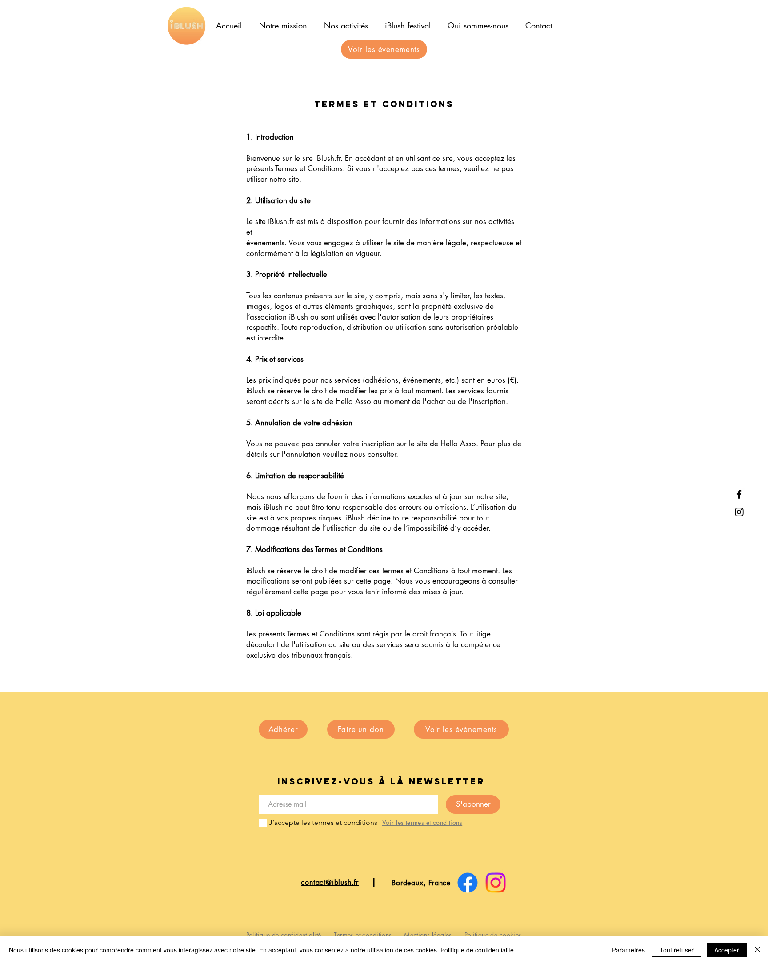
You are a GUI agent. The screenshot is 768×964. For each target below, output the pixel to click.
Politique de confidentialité (477, 949)
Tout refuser (677, 949)
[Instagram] (739, 512)
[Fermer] (757, 950)
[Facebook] (739, 494)
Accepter (726, 949)
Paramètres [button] (628, 949)
